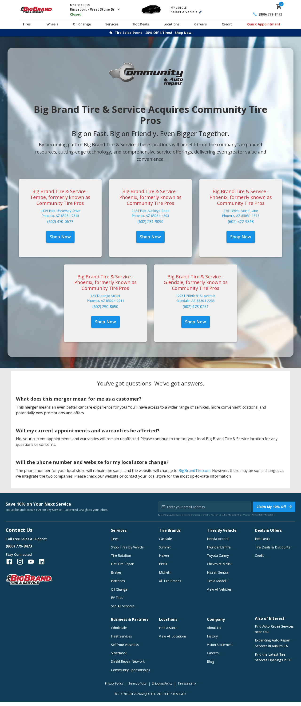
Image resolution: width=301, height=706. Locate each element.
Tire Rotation (121, 555)
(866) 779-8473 (270, 14)
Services (111, 24)
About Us (214, 627)
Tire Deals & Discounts (272, 547)
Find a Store (168, 627)
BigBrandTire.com (194, 470)
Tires (26, 24)
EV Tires (117, 597)
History (212, 636)
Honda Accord (218, 538)
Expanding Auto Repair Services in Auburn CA (272, 643)
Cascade (165, 538)
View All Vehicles (219, 589)
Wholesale (119, 627)
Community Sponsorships (130, 670)
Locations (171, 24)
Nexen (164, 555)
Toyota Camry (218, 555)
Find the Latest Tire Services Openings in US (273, 657)
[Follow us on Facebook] (9, 561)
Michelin (165, 572)
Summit (165, 547)
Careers (200, 24)
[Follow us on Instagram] (20, 561)
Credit (227, 24)
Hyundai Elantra (219, 547)
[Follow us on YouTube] (30, 561)
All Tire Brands (170, 581)
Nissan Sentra (217, 572)
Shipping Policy (162, 684)
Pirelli (163, 564)
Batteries (118, 581)
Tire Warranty (187, 684)
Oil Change (82, 24)
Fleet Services (121, 636)
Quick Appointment (263, 24)
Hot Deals (141, 24)
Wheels (52, 24)
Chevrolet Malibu (220, 564)
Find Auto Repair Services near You (274, 629)
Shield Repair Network (128, 661)
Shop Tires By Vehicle (127, 547)
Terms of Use (138, 684)
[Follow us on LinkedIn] (41, 561)
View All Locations (172, 636)
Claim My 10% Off (271, 506)
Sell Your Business (125, 644)
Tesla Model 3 (218, 581)
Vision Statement (220, 644)
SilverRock (119, 653)
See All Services (123, 606)
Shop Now (60, 236)
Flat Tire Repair (122, 564)
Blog (210, 661)
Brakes (116, 572)
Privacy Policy (258, 514)
